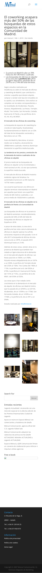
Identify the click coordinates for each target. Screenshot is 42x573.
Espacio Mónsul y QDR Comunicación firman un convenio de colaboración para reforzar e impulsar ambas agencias (21, 446)
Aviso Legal (8, 547)
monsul (10, 38)
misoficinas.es (26, 304)
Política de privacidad (12, 538)
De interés (29, 38)
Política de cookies (11, 543)
